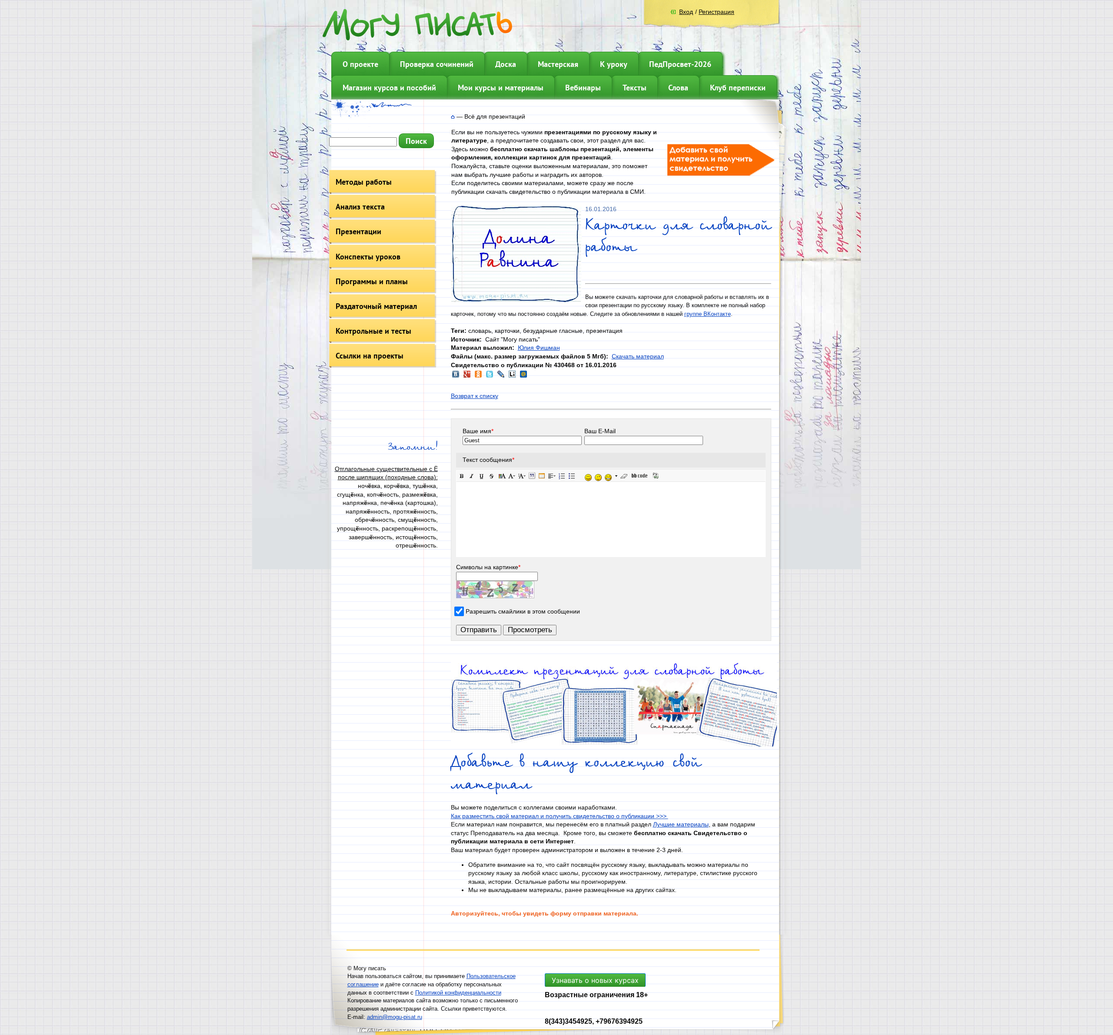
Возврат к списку (474, 395)
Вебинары (583, 88)
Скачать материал (638, 356)
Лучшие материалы (681, 824)
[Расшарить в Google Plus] (467, 376)
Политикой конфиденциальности (458, 992)
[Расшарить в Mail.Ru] (523, 376)
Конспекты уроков (368, 257)
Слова (678, 88)
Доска (505, 64)
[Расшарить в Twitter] (489, 376)
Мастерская (558, 64)
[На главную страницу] (453, 116)
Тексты (634, 88)
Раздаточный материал (376, 306)
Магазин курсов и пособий (389, 88)
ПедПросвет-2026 (680, 64)
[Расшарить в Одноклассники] (478, 376)
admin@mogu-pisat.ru (394, 1017)
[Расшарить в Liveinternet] (512, 376)
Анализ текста (360, 207)
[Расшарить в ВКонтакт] (455, 376)
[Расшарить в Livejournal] (501, 376)
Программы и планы (372, 281)
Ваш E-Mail (600, 431)
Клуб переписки (738, 88)
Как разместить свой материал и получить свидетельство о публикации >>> (559, 816)
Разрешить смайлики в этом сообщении (523, 611)
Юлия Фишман (539, 347)
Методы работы (364, 182)
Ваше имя (478, 431)
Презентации (358, 231)
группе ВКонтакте (707, 314)
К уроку (613, 64)
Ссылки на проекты (369, 356)
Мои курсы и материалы (500, 88)
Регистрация (716, 11)
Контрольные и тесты (373, 331)
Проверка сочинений (436, 64)
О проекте (360, 64)
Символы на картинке (488, 567)
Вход (686, 11)
